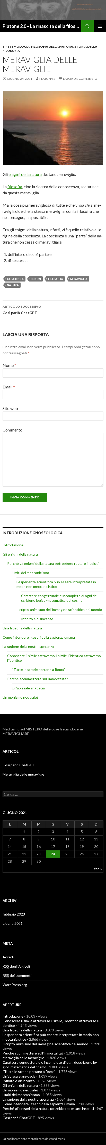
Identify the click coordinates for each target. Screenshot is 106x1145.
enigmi (36, 278)
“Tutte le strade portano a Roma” (38, 669)
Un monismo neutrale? (20, 697)
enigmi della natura (25, 174)
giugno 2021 (13, 923)
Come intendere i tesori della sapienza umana (39, 637)
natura (13, 285)
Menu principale (100, 26)
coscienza (15, 278)
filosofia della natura (52, 46)
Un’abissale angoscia (28, 688)
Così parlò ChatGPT (22, 310)
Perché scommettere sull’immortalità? (37, 679)
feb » (98, 869)
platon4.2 (47, 79)
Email (9, 386)
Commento (12, 429)
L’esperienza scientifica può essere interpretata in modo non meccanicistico (56, 584)
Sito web (10, 408)
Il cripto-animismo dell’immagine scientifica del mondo (59, 609)
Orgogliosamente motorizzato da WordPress (34, 1139)
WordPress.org (15, 984)
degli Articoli (16, 966)
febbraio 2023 (14, 914)
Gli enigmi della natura (20, 554)
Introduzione (13, 545)
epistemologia (16, 46)
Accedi (8, 957)
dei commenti (17, 975)
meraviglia (78, 278)
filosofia (14, 186)
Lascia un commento (80, 79)
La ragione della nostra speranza (28, 646)
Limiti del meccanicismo (30, 572)
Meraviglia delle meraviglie (23, 774)
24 (53, 854)
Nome (9, 365)
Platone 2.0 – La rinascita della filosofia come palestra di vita (42, 26)
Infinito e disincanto (37, 619)
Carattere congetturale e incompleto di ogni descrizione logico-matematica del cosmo (59, 598)
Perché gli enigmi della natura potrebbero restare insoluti (53, 563)
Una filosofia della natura (22, 628)
